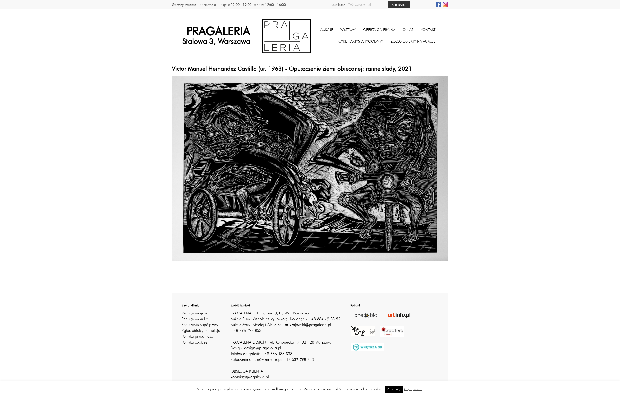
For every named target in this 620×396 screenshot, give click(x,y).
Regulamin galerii (196, 313)
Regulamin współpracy (200, 325)
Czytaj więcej (413, 389)
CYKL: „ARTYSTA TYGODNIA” (360, 42)
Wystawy (348, 30)
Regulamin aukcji (195, 319)
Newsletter (338, 5)
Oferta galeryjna (379, 30)
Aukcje (326, 30)
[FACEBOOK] (438, 4)
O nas (408, 30)
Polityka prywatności (198, 337)
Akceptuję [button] (394, 389)
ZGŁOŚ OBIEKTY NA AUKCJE (413, 42)
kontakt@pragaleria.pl (250, 377)
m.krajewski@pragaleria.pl (308, 325)
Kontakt (427, 30)
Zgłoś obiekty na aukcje (201, 331)
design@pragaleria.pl (262, 348)
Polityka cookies (194, 342)
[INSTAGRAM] (445, 4)
